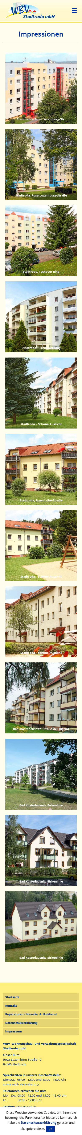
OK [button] (50, 1128)
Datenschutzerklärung (38, 1122)
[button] (58, 1127)
